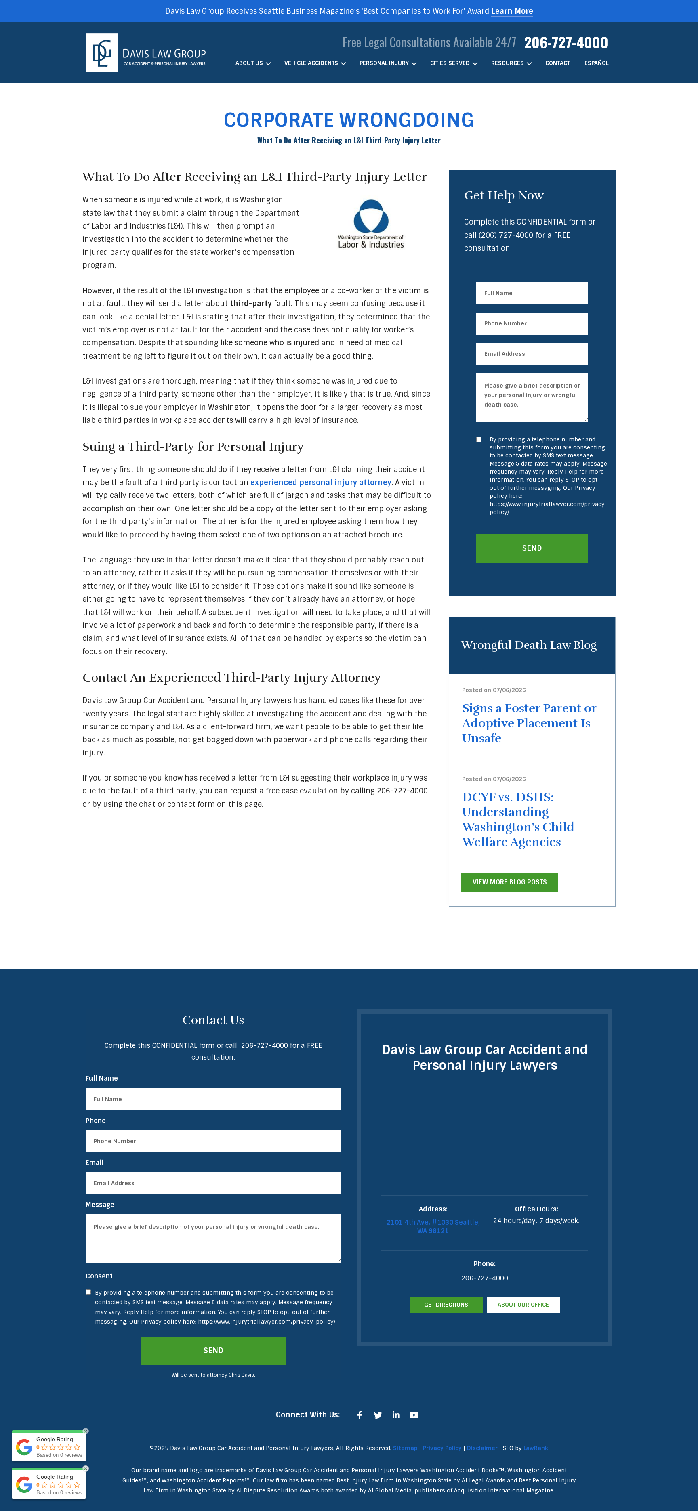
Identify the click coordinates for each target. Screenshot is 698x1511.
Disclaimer (482, 1448)
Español (596, 63)
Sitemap (405, 1448)
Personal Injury (384, 63)
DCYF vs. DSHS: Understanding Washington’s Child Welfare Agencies (518, 820)
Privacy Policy (442, 1448)
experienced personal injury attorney (320, 482)
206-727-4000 (566, 41)
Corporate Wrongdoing (349, 120)
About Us (249, 63)
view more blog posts (510, 882)
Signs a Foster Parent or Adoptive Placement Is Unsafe (529, 723)
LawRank (536, 1448)
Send (532, 548)
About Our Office (523, 1304)
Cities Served (450, 63)
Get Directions (446, 1304)
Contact (557, 63)
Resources (507, 63)
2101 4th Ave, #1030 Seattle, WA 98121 (433, 1226)
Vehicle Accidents (311, 63)
